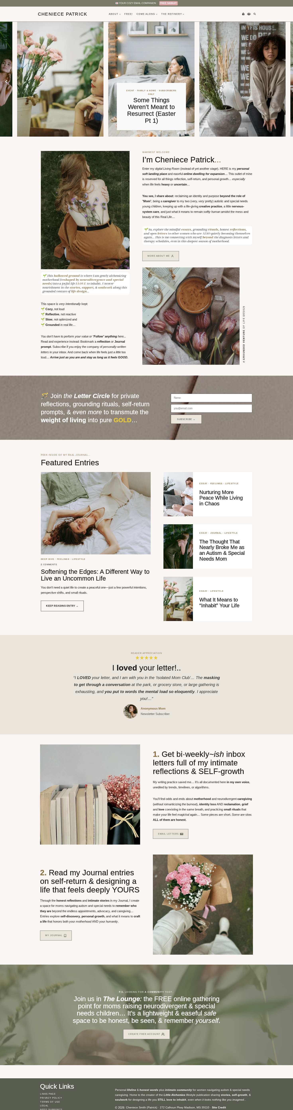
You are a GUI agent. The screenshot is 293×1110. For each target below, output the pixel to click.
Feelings (146, 101)
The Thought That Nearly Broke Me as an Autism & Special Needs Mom (222, 550)
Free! (128, 14)
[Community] (249, 14)
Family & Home (50, 138)
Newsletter (148, 714)
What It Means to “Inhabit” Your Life (219, 602)
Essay (203, 483)
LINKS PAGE (48, 1094)
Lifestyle (162, 101)
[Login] (243, 14)
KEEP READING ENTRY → (65, 607)
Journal (216, 533)
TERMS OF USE (50, 1102)
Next (286, 82)
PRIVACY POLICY (51, 1098)
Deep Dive (131, 101)
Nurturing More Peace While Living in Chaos (221, 498)
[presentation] (55, 79)
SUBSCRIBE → (186, 419)
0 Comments (49, 564)
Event (34, 138)
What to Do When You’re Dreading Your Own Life (146, 113)
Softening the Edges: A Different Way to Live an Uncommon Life (95, 575)
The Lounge (121, 999)
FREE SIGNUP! (168, 3)
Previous (6, 82)
